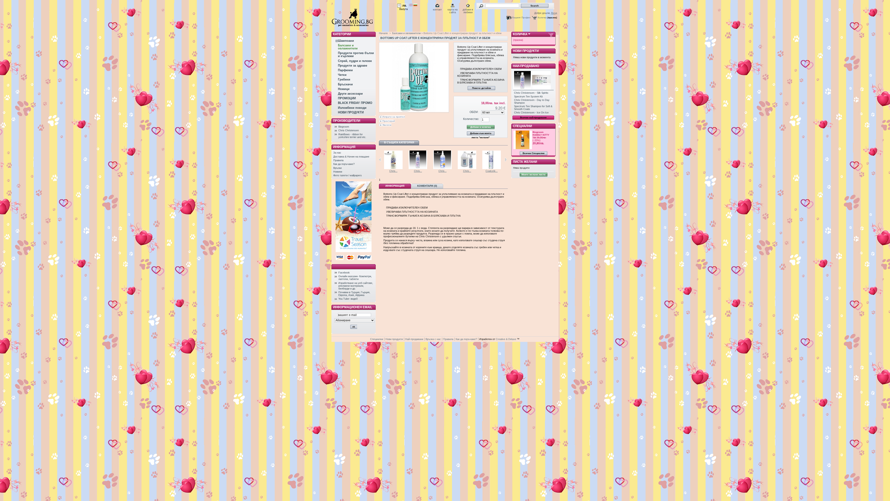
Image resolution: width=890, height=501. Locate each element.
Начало (383, 33)
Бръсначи (345, 84)
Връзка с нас (433, 339)
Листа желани (525, 162)
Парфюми (345, 70)
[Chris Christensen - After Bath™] (393, 168)
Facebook (344, 272)
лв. (404, 5)
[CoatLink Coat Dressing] (491, 168)
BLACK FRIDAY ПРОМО (355, 103)
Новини (337, 171)
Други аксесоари (350, 93)
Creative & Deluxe (506, 339)
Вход (554, 13)
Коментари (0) (427, 185)
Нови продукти (526, 51)
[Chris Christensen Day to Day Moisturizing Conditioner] (467, 168)
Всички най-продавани (533, 117)
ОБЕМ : (474, 112)
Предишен (380, 159)
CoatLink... (492, 171)
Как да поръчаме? (344, 164)
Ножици (344, 89)
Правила (338, 160)
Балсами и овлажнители (348, 47)
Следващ (506, 159)
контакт (437, 9)
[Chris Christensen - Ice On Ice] (442, 168)
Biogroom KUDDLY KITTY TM (541, 135)
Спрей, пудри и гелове (355, 61)
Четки (342, 75)
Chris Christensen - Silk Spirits (531, 92)
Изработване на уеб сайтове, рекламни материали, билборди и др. (355, 286)
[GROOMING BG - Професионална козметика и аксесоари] (352, 29)
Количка (542, 17)
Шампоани (346, 40)
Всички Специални (533, 153)
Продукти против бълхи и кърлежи (356, 54)
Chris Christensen (348, 130)
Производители (346, 120)
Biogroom (343, 126)
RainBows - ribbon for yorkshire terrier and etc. (352, 135)
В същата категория (399, 142)
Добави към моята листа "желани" (480, 133)
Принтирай (388, 121)
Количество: (471, 119)
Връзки (337, 168)
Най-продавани (414, 339)
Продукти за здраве (352, 65)
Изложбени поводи (352, 107)
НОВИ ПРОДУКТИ (351, 112)
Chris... (393, 171)
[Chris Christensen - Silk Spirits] (418, 168)
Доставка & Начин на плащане (351, 156)
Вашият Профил (521, 17)
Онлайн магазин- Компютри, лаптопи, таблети (355, 277)
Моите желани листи (533, 174)
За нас (337, 152)
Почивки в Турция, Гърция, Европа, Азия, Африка (354, 293)
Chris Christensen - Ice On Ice (531, 112)
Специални (522, 126)
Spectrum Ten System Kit (528, 96)
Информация (394, 185)
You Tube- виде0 (348, 298)
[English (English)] (411, 5)
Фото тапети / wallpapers (347, 175)
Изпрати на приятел (393, 117)
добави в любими (468, 10)
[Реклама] (354, 251)
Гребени (344, 79)
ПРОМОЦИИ (347, 98)
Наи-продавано (526, 66)
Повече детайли (481, 88)
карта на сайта (453, 10)
